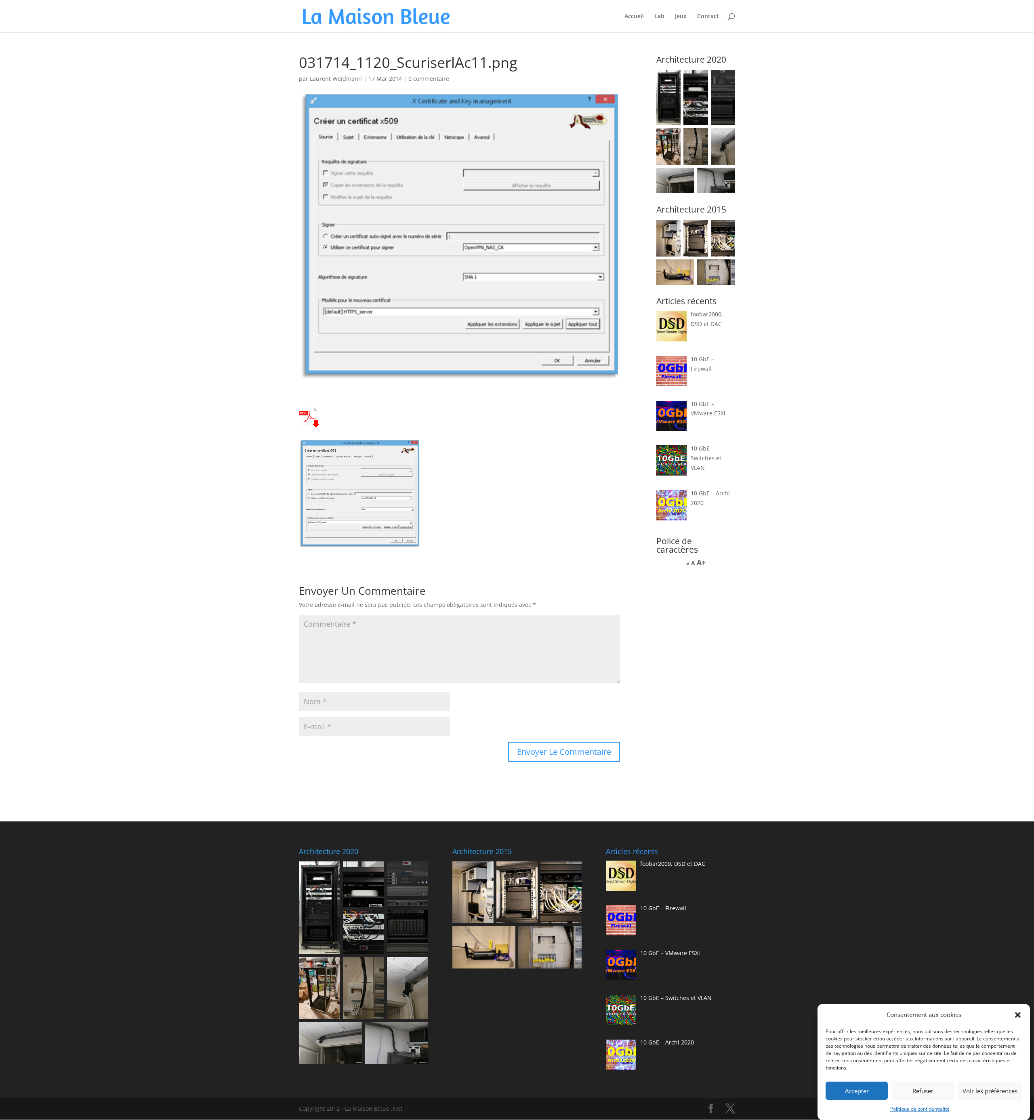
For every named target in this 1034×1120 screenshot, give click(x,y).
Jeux (681, 16)
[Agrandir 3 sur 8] (725, 81)
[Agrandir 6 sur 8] (725, 139)
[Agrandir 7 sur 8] (684, 178)
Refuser (922, 1091)
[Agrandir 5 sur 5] (725, 270)
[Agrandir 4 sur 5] (684, 270)
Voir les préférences (990, 1091)
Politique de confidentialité (920, 1108)
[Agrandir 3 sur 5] (725, 231)
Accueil (634, 16)
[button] (1018, 1015)
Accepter (857, 1091)
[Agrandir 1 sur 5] (670, 231)
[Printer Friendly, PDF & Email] (309, 422)
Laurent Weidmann (336, 78)
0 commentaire (428, 78)
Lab (659, 16)
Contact (708, 16)
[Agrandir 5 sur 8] (698, 139)
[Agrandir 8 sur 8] (725, 178)
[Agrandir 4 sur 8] (670, 139)
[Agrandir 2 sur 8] (698, 81)
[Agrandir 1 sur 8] (670, 81)
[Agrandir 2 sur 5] (698, 231)
